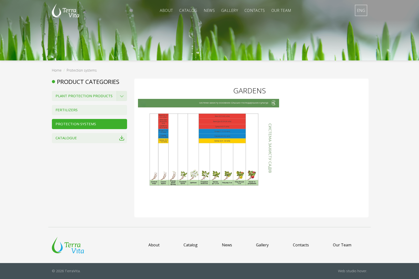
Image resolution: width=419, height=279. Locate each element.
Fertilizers (67, 109)
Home (57, 70)
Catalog (188, 10)
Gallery (229, 10)
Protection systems (82, 70)
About (166, 10)
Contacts (254, 10)
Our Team (281, 10)
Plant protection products (84, 95)
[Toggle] (122, 96)
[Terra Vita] (65, 10)
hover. (352, 271)
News (209, 10)
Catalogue (66, 137)
